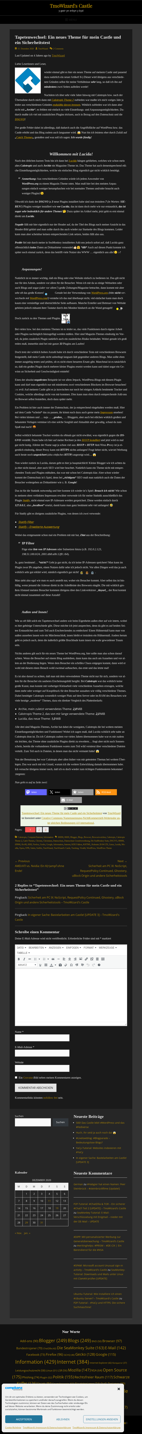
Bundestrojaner (29, 1348)
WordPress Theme (104, 848)
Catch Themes (24, 137)
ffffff (30, 844)
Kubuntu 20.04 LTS (100, 844)
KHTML (87, 844)
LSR (62, 1370)
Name (19, 1031)
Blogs (80, 837)
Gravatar (28, 1077)
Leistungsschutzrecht (30, 1370)
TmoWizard (43, 48)
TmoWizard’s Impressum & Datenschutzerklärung (47, 1427)
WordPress (91, 848)
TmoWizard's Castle (71, 5)
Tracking (75, 848)
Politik (63, 1376)
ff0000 (121, 841)
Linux (111, 844)
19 (57, 1208)
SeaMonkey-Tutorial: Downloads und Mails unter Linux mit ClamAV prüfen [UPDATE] (99, 1274)
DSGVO (113, 841)
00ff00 (60, 837)
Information (48, 837)
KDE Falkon (77, 844)
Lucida (118, 844)
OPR (27, 848)
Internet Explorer (101, 1362)
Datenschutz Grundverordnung (77, 841)
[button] (119, 1389)
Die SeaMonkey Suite (100, 841)
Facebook (35, 1355)
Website (19, 1062)
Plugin (46, 1377)
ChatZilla (49, 1348)
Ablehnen (62, 1419)
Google (49, 844)
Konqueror (119, 1362)
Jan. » (27, 1233)
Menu (73, 20)
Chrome (39, 841)
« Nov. (18, 1233)
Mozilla (79, 1369)
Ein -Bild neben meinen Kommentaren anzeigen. (50, 1077)
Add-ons (29, 1341)
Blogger (73, 837)
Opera (21, 848)
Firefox (36, 844)
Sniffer (39, 848)
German (78, 1184)
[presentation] (21, 947)
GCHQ (69, 1354)
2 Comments (58, 48)
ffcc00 (24, 844)
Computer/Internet (35, 837)
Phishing (30, 1377)
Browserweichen (99, 837)
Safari (32, 848)
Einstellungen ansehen (102, 1419)
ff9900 (17, 844)
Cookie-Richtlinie (13, 1427)
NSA (96, 1370)
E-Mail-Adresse (24, 1047)
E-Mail (115, 1347)
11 (49, 1200)
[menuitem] (21, 947)
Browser (87, 837)
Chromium (47, 841)
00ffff (66, 837)
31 (41, 1222)
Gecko (42, 844)
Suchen (19, 1116)
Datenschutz (58, 841)
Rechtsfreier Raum (93, 1377)
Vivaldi (83, 848)
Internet (67, 844)
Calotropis (22, 837)
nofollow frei (50, 1097)
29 (26, 1222)
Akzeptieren (24, 1419)
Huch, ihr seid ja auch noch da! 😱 (96, 1132)
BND (97, 1341)
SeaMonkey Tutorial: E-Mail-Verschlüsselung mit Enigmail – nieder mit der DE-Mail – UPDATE (98, 1217)
